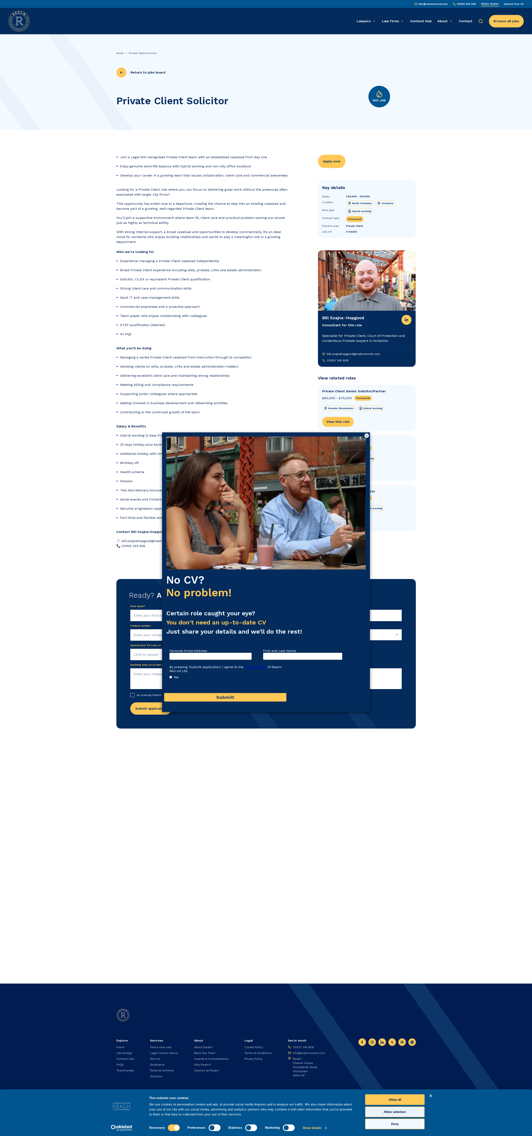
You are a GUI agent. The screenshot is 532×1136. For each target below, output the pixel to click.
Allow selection (395, 1112)
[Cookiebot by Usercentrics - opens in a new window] (121, 1128)
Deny (395, 1124)
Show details (312, 1128)
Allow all (395, 1099)
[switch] (214, 1127)
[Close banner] (430, 1095)
